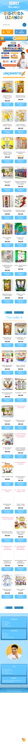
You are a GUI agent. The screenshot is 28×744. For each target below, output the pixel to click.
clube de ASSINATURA (22, 38)
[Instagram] (10, 3)
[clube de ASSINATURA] (14, 38)
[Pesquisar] (24, 25)
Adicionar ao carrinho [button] (7, 104)
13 (19, 607)
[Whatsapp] (14, 3)
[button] (2, 38)
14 (15, 312)
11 (15, 607)
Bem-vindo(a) (14, 7)
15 (17, 312)
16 (20, 312)
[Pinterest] (17, 3)
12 (17, 607)
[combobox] (12, 25)
